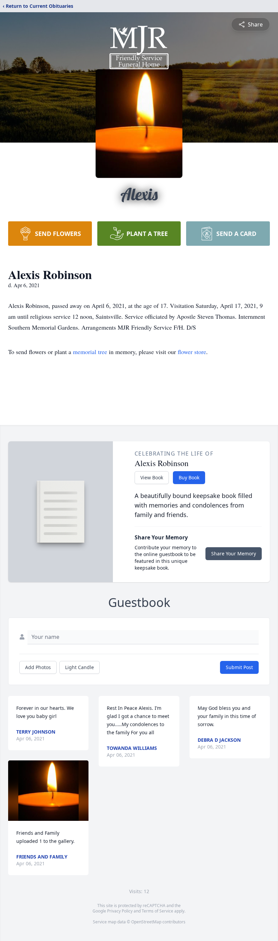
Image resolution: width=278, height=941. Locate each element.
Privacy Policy (120, 911)
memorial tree (90, 352)
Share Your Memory (233, 553)
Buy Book (189, 477)
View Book (151, 477)
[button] (48, 790)
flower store (192, 352)
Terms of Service (157, 911)
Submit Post (239, 667)
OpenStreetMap (146, 922)
